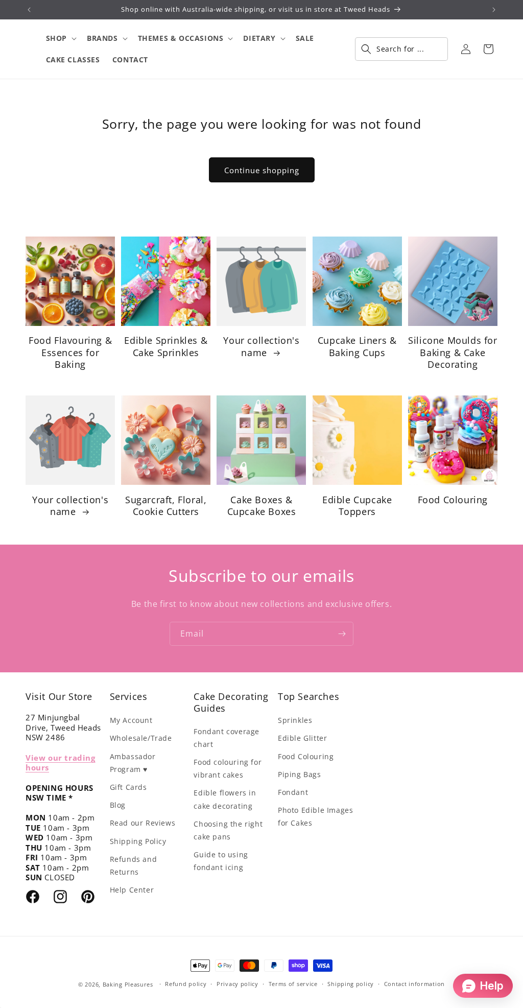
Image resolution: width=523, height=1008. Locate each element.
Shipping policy (350, 984)
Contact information (414, 984)
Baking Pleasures (128, 984)
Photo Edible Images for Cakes (315, 816)
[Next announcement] (494, 9)
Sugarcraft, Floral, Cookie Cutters (165, 506)
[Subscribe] (341, 634)
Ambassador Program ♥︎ (133, 763)
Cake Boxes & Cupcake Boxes (261, 506)
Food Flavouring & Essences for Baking (70, 352)
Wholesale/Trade (141, 738)
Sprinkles (295, 720)
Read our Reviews (143, 823)
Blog (118, 805)
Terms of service (293, 984)
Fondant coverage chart (226, 737)
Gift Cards (128, 787)
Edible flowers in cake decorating (225, 799)
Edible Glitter (302, 738)
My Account (131, 720)
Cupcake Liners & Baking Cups (357, 346)
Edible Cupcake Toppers (357, 506)
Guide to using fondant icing (221, 861)
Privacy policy (237, 984)
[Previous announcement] (29, 9)
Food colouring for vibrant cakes (228, 768)
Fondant (293, 792)
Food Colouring (453, 500)
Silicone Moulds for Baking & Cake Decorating (452, 352)
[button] (60, 38)
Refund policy (185, 984)
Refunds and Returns (133, 865)
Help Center (132, 890)
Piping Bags (299, 774)
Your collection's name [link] (261, 346)
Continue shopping (261, 170)
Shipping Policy (138, 841)
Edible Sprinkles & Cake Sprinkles (165, 346)
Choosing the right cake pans (228, 830)
